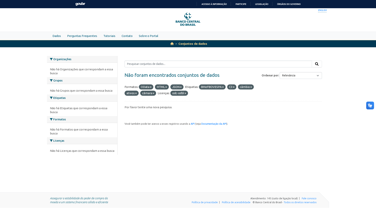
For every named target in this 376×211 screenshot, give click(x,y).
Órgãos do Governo (289, 4)
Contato (127, 36)
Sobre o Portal (148, 36)
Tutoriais (109, 36)
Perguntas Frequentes (82, 36)
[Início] (172, 43)
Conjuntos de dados (192, 43)
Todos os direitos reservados (300, 202)
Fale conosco (309, 198)
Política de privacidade (205, 202)
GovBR (80, 4)
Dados (56, 36)
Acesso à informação (214, 4)
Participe (241, 4)
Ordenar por (270, 75)
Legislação (261, 4)
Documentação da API (214, 123)
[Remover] (150, 87)
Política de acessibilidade (236, 202)
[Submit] (317, 64)
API (193, 123)
